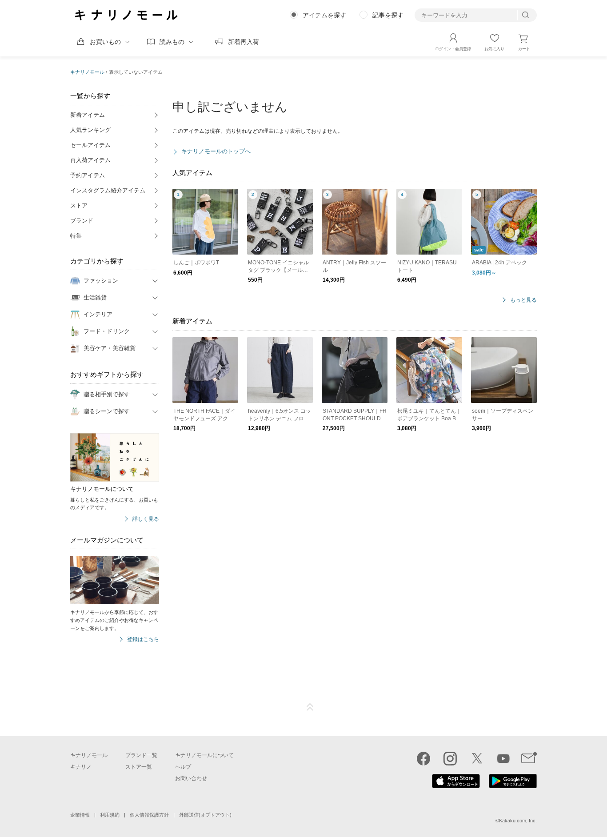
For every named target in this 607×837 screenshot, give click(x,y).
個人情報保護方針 (149, 814)
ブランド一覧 (141, 755)
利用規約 (110, 814)
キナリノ (81, 767)
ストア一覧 (138, 767)
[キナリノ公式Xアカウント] (477, 758)
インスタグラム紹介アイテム (107, 190)
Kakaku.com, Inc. (518, 820)
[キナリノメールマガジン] (529, 758)
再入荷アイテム (90, 160)
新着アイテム (87, 115)
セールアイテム (90, 145)
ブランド (81, 220)
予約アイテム (87, 175)
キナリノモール (87, 72)
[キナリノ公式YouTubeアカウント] (503, 758)
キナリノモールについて (204, 755)
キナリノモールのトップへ (216, 151)
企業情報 (80, 814)
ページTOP (310, 707)
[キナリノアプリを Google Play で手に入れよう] (513, 785)
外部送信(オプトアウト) (205, 814)
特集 (76, 235)
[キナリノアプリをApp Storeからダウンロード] (456, 785)
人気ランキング (90, 130)
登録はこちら (143, 639)
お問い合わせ (191, 778)
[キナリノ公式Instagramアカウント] (450, 758)
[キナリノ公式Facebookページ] (423, 758)
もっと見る (523, 300)
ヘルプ (183, 767)
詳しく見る (145, 519)
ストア (79, 205)
